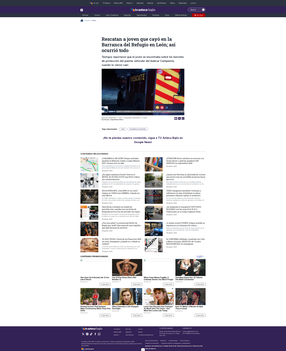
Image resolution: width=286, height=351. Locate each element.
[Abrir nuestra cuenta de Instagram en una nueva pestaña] (87, 334)
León (122, 129)
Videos (172, 3)
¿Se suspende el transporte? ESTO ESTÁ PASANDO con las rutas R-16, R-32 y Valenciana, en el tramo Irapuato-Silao (183, 209)
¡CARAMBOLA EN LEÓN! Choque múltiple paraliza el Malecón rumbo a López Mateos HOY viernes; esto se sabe (121, 160)
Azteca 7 (130, 3)
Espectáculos (142, 15)
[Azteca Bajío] (143, 10)
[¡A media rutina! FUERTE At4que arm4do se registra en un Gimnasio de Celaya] (154, 229)
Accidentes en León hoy (138, 129)
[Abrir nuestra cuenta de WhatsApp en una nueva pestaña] (99, 334)
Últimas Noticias (181, 15)
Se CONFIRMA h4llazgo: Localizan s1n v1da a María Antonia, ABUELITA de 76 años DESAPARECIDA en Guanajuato (185, 241)
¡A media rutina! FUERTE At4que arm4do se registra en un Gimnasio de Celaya (185, 224)
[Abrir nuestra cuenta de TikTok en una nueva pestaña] (91, 334)
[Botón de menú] (81, 10)
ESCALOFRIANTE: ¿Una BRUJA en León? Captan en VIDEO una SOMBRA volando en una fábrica (121, 193)
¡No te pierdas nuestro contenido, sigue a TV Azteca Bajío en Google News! (143, 140)
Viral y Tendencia (112, 15)
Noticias (150, 3)
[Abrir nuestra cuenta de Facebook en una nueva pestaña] (95, 334)
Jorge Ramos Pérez (116, 119)
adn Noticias (161, 3)
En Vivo (200, 15)
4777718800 (186, 333)
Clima (167, 15)
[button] (143, 349)
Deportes (140, 3)
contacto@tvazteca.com (190, 331)
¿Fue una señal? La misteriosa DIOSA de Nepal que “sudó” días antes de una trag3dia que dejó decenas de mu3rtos (121, 225)
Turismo (97, 15)
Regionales (183, 3)
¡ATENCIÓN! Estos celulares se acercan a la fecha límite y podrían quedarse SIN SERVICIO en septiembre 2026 (185, 160)
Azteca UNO (118, 3)
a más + (194, 3)
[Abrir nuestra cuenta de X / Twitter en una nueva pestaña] (83, 334)
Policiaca (155, 15)
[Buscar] (203, 9)
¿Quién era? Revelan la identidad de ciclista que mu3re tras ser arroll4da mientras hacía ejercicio (185, 177)
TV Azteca (106, 3)
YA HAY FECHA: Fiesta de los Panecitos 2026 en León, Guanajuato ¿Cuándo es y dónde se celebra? (121, 241)
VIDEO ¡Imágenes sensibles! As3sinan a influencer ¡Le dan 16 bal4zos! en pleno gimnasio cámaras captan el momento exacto (183, 194)
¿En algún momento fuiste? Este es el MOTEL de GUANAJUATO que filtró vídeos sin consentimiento (121, 177)
